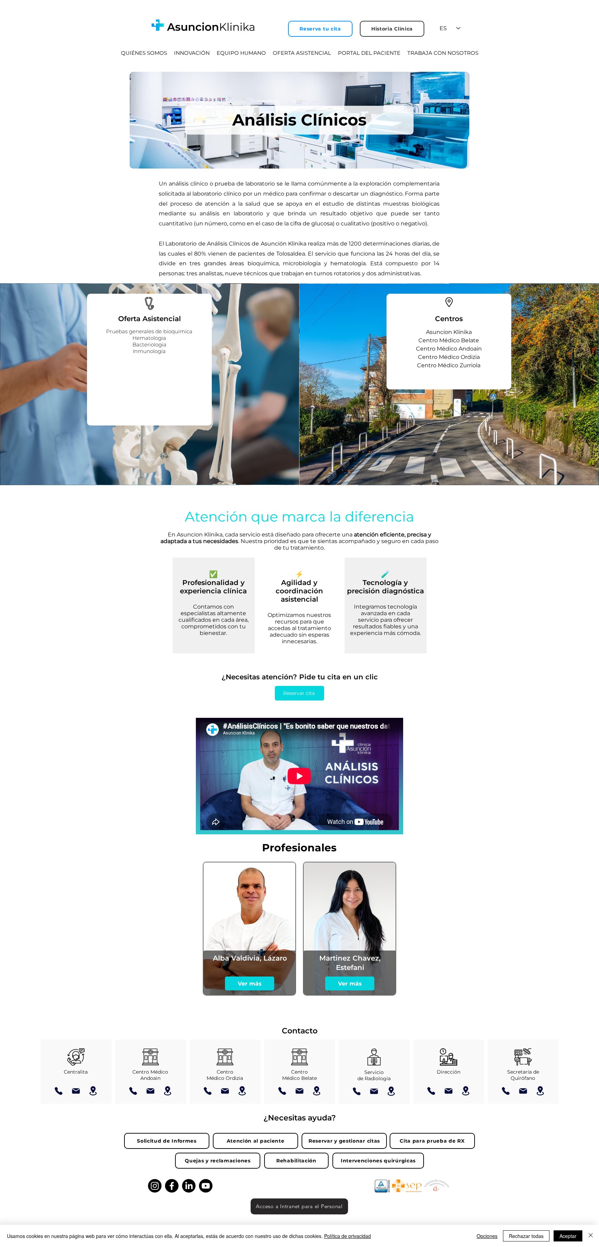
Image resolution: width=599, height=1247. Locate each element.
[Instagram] (155, 1186)
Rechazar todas (526, 1235)
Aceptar (567, 1235)
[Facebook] (172, 1186)
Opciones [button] (487, 1235)
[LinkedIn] (189, 1186)
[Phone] (58, 1090)
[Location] (93, 1090)
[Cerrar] (591, 1235)
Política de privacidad (347, 1235)
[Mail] (75, 1090)
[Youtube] (205, 1186)
